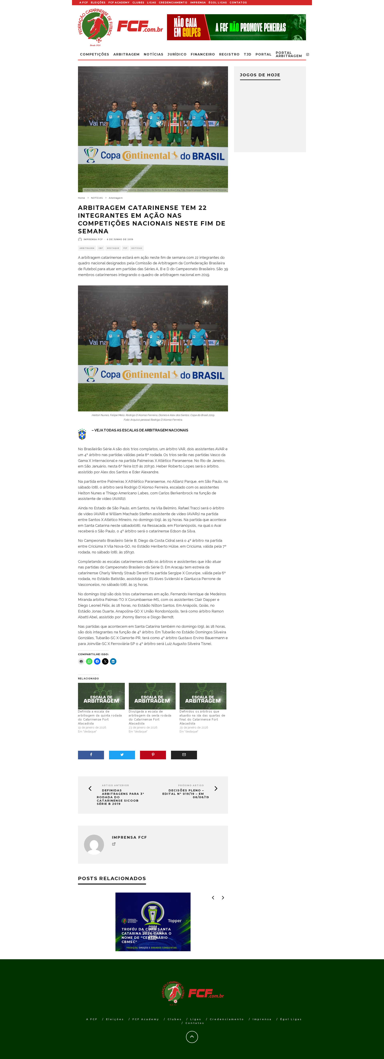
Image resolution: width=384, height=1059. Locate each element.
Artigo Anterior (115, 785)
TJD (248, 54)
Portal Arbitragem (289, 54)
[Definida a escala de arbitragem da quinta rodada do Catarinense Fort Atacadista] (101, 696)
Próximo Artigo (191, 785)
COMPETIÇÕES (94, 54)
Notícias (153, 54)
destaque (113, 248)
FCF (125, 248)
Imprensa (198, 2)
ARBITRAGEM (126, 54)
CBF (101, 248)
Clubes (138, 2)
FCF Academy (119, 2)
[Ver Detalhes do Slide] (236, 27)
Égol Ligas (218, 2)
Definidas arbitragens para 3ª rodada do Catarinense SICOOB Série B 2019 (120, 797)
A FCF (83, 2)
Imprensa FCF (93, 239)
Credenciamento (173, 2)
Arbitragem (87, 248)
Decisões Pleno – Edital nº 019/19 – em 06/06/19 (185, 794)
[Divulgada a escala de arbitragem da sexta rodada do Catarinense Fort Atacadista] (152, 696)
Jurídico (177, 54)
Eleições (98, 2)
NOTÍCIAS (136, 248)
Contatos (238, 2)
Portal (264, 54)
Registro (229, 54)
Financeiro (203, 54)
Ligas (151, 2)
